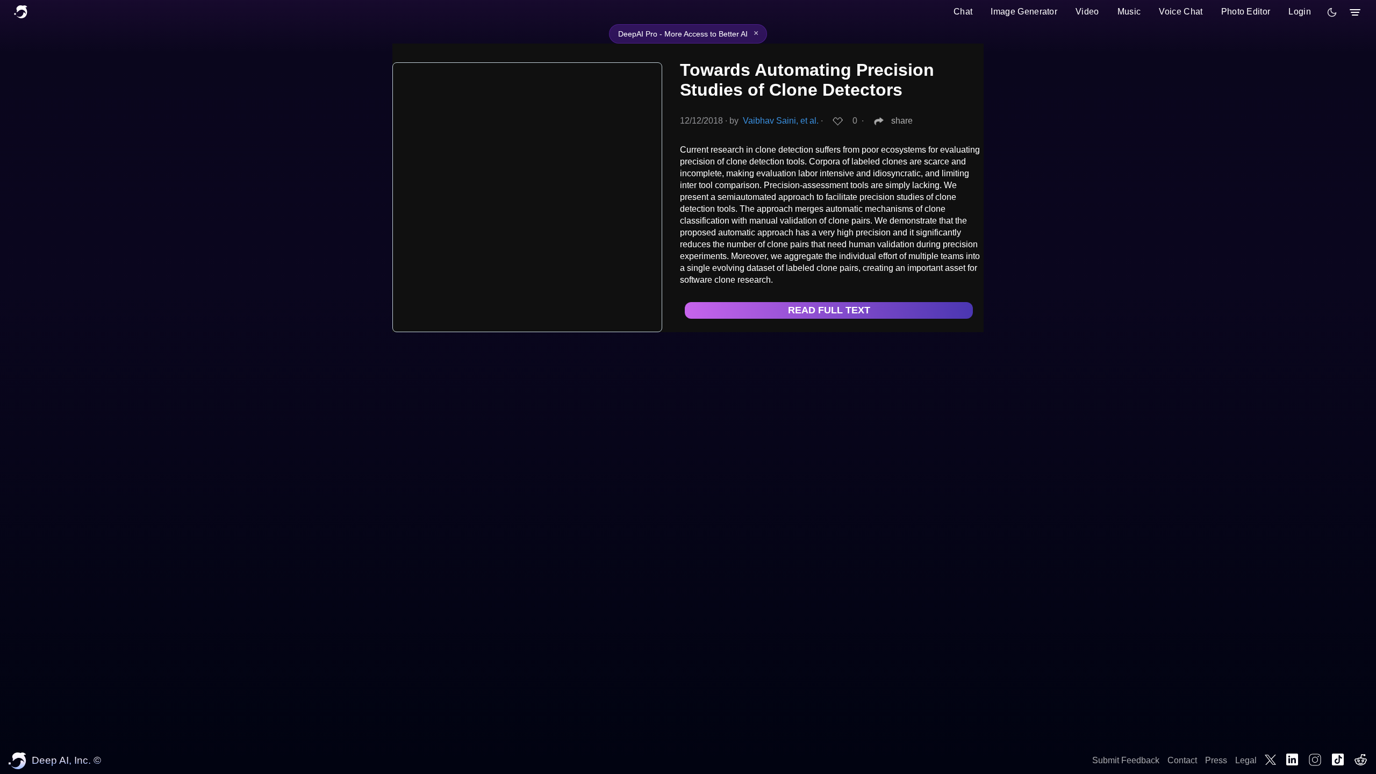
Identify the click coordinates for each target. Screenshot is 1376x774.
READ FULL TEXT (829, 310)
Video (1087, 11)
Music (1129, 11)
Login (1299, 11)
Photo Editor (1246, 11)
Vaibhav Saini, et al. (781, 120)
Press (1216, 760)
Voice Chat (1180, 11)
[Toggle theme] (1332, 12)
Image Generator (1024, 11)
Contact (1182, 760)
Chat (963, 11)
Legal (1246, 760)
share (902, 120)
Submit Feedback (1125, 760)
